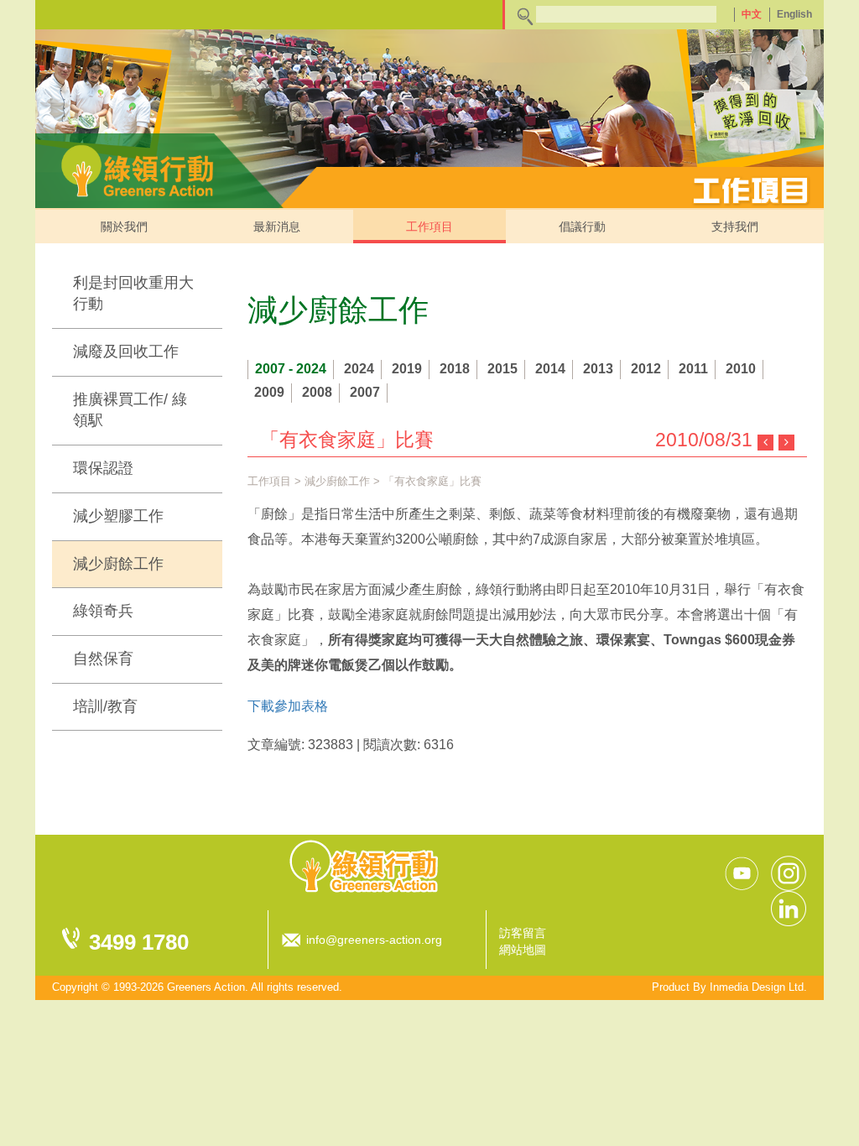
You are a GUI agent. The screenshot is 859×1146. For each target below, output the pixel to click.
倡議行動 (582, 226)
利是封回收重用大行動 (133, 293)
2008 (317, 392)
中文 (752, 14)
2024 (359, 369)
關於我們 (124, 226)
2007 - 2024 (290, 369)
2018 (455, 369)
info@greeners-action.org (374, 939)
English (794, 14)
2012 (646, 369)
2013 (598, 369)
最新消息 (276, 226)
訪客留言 (522, 933)
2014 (550, 369)
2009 (269, 392)
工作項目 (429, 226)
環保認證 (103, 468)
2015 (502, 369)
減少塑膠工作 (118, 516)
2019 (407, 369)
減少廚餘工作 (118, 563)
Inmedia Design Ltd (757, 987)
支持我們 (734, 226)
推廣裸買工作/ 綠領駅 (130, 410)
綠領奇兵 (103, 610)
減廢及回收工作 (126, 351)
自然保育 (103, 658)
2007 (365, 392)
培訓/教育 (105, 706)
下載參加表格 (287, 706)
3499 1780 (139, 942)
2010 (741, 369)
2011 (693, 369)
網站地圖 (522, 949)
